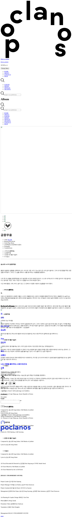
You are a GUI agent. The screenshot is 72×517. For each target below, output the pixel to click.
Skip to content (5, 59)
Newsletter (4, 397)
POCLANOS (4, 62)
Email (2, 398)
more (2, 516)
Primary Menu (5, 68)
